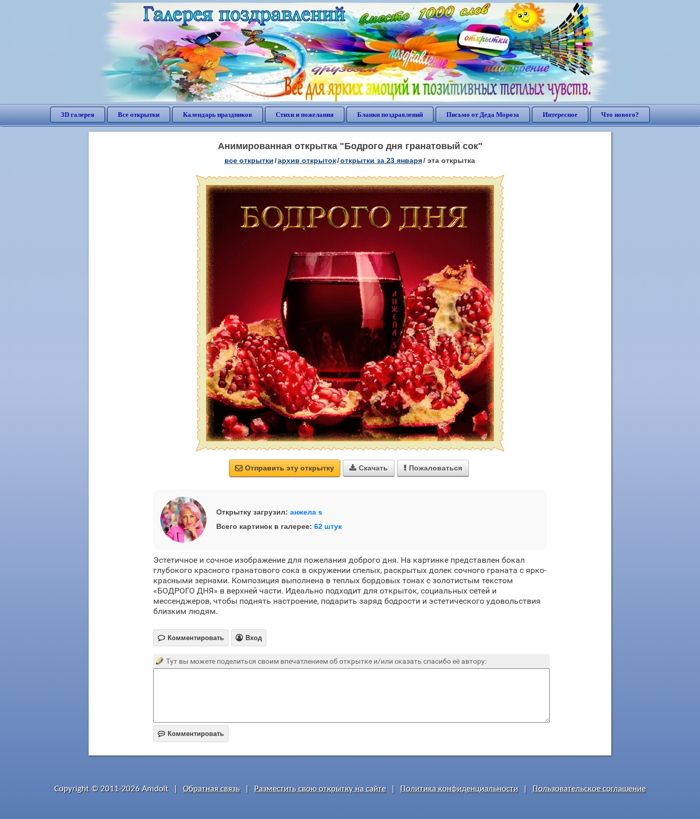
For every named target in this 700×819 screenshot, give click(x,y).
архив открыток (307, 160)
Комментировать (191, 734)
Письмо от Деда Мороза (482, 114)
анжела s (306, 512)
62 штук (328, 526)
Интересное (560, 114)
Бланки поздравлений (390, 114)
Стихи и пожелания (305, 114)
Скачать (368, 468)
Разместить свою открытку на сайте (320, 789)
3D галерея (77, 114)
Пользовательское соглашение (589, 789)
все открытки (249, 160)
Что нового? (620, 114)
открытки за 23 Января (381, 160)
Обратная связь (211, 789)
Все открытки (138, 114)
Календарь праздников (217, 114)
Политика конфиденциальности (459, 789)
